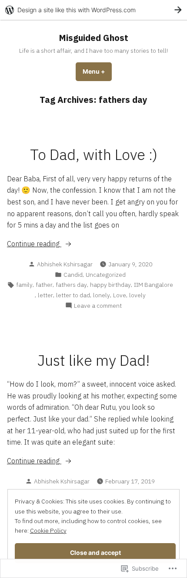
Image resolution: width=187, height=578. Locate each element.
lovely (137, 295)
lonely (101, 295)
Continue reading (34, 244)
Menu (97, 71)
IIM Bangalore (153, 285)
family (24, 285)
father (44, 285)
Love (119, 295)
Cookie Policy (48, 530)
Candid (73, 275)
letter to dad (73, 295)
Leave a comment (98, 305)
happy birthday (110, 285)
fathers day (71, 285)
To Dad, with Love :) (93, 154)
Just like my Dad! (93, 360)
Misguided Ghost (93, 38)
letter (45, 295)
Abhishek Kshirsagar (65, 264)
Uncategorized (106, 275)
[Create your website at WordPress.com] (93, 10)
